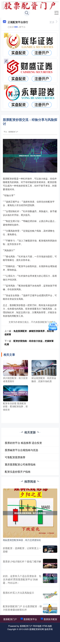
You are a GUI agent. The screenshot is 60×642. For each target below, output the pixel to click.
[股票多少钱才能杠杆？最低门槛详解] (50, 563)
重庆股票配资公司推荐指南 (20, 464)
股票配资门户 (10, 619)
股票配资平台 (30, 619)
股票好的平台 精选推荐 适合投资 (23, 443)
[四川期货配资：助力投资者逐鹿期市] (15, 367)
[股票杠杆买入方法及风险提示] (50, 594)
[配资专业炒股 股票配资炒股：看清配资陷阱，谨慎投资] (15, 392)
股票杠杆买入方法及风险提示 (18, 592)
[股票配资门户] (30, 5)
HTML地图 (47, 625)
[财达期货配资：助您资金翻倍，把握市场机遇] (44, 367)
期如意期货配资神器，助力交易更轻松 (22, 540)
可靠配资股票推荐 (15, 457)
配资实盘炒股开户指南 (17, 471)
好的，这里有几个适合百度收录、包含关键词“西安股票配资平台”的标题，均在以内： (22, 579)
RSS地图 (37, 625)
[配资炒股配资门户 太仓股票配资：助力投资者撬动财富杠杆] (50, 608)
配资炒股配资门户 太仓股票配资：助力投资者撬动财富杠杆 (22, 608)
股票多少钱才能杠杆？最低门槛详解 (22, 561)
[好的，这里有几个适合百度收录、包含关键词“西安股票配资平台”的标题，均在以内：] (50, 579)
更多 (52, 22)
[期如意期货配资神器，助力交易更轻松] (30, 512)
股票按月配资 (50, 619)
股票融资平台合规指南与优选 (21, 450)
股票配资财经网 (36, 629)
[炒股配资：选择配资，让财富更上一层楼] (50, 550)
